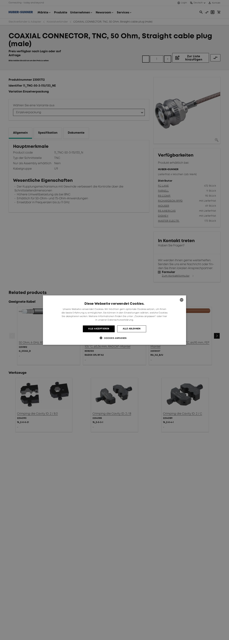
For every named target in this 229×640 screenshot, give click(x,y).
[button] (114, 338)
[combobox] (181, 300)
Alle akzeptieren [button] (98, 328)
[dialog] (114, 320)
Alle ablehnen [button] (132, 328)
